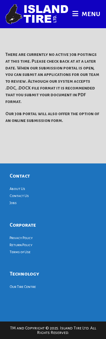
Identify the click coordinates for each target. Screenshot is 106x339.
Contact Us (19, 196)
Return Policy (21, 245)
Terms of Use (20, 252)
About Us (17, 189)
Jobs (13, 203)
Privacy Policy (21, 238)
